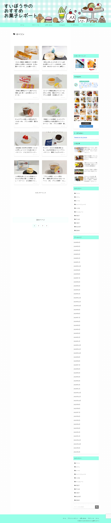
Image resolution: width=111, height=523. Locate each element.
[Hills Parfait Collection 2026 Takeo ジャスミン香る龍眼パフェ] (77, 112)
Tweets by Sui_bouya (80, 137)
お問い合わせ (83, 518)
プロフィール (91, 518)
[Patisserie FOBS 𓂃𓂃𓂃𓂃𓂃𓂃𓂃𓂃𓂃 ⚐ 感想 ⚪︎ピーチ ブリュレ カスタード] (83, 106)
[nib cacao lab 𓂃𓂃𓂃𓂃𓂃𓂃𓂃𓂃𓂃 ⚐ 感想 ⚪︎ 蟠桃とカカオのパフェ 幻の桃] (83, 112)
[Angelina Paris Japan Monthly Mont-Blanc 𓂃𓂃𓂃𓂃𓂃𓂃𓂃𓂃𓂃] (89, 112)
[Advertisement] (40, 40)
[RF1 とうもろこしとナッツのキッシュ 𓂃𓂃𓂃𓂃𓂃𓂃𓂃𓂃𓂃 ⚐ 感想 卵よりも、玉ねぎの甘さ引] (77, 99)
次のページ (40, 220)
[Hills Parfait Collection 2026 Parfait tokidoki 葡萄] (95, 106)
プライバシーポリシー (73, 518)
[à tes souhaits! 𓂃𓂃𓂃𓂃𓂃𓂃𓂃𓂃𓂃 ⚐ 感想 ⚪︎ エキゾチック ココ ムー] (95, 112)
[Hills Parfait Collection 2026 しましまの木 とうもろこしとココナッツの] (89, 106)
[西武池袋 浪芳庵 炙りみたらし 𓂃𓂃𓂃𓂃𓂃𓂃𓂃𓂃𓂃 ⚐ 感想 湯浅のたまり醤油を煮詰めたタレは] (83, 93)
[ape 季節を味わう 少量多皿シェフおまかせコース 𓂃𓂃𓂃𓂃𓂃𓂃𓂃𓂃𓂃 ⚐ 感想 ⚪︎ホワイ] (83, 118)
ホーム (64, 518)
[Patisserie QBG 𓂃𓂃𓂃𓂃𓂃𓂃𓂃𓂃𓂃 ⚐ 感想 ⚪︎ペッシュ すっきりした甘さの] (83, 99)
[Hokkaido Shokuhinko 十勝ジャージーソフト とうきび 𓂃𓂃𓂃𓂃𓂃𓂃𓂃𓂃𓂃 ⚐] (95, 99)
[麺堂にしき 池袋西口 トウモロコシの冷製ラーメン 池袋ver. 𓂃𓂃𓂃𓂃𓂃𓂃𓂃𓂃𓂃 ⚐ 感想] (89, 118)
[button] (97, 507)
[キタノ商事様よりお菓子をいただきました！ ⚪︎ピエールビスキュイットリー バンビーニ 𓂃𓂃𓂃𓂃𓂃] (89, 93)
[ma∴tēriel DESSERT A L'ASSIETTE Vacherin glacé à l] (77, 118)
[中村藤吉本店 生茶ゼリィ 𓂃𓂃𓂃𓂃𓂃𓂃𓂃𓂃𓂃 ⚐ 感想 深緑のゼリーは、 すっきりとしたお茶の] (77, 93)
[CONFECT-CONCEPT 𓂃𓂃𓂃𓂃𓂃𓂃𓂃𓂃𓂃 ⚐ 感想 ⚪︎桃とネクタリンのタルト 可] (77, 106)
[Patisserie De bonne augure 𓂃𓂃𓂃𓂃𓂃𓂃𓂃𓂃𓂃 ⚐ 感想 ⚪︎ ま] (95, 93)
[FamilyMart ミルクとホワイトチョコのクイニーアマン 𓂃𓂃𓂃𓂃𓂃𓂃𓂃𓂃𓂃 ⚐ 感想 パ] (89, 99)
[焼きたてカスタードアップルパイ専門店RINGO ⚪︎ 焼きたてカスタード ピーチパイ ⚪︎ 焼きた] (95, 118)
